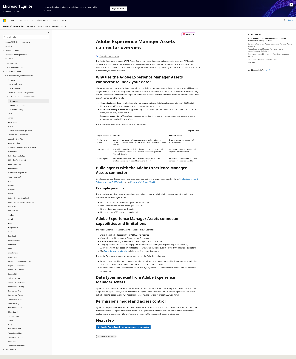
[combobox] (26, 37)
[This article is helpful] (267, 70)
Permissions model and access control (263, 59)
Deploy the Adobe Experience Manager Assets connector (123, 327)
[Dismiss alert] (291, 4)
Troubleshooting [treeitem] (16, 109)
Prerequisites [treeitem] (11, 63)
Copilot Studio (185, 179)
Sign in (290, 20)
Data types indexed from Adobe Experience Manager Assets (268, 55)
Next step (251, 62)
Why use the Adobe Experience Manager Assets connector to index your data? (267, 40)
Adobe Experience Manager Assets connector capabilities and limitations (265, 50)
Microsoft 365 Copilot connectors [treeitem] (17, 42)
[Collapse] (49, 32)
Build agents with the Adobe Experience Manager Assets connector (270, 45)
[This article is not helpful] (269, 70)
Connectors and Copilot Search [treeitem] (17, 55)
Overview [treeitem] (8, 46)
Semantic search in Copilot (115, 251)
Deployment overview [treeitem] (14, 67)
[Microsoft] (4, 20)
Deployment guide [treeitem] (17, 105)
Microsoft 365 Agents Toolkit (142, 182)
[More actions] (198, 34)
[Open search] (284, 20)
